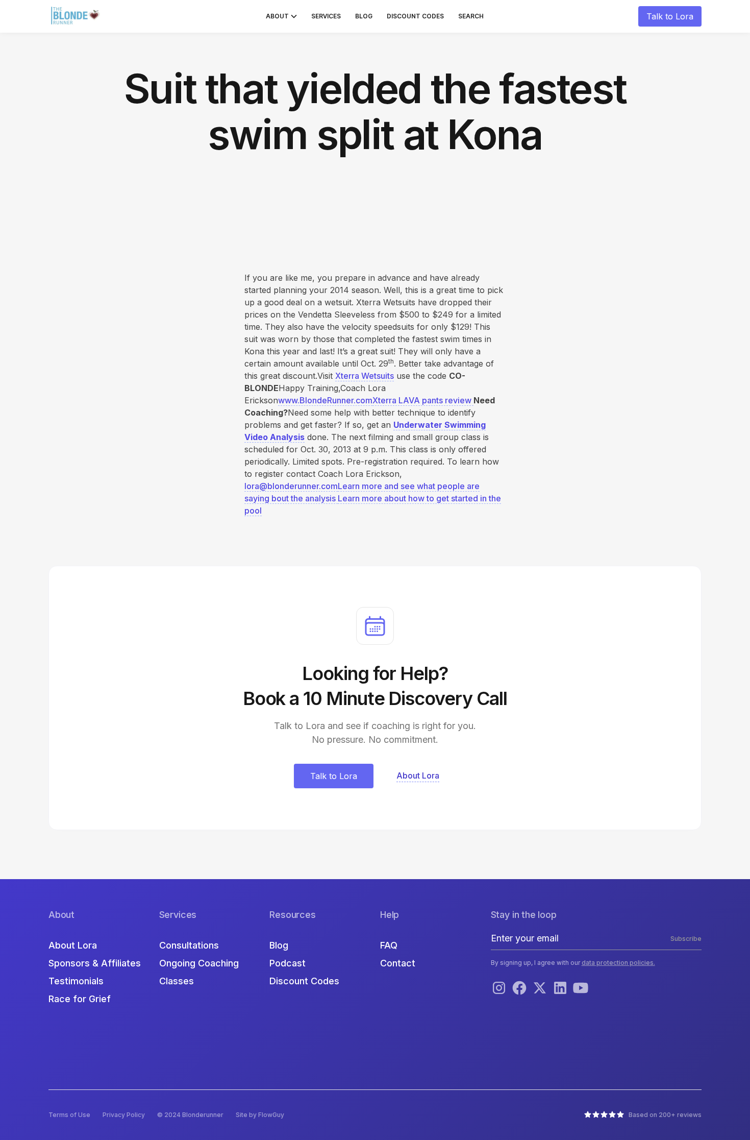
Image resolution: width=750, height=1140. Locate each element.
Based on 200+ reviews (665, 1115)
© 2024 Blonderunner (190, 1115)
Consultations (189, 945)
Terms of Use (69, 1115)
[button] (281, 16)
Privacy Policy (124, 1115)
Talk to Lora (669, 16)
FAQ (388, 945)
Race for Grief (79, 998)
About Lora (72, 945)
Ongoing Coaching (199, 963)
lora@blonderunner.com (291, 486)
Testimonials (76, 981)
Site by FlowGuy (260, 1115)
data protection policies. (618, 962)
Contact (397, 963)
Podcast (287, 963)
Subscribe (686, 938)
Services (326, 16)
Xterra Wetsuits (364, 376)
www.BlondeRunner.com (325, 400)
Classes (176, 981)
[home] (76, 16)
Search (471, 16)
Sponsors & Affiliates (94, 963)
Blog (363, 16)
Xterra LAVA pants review (422, 400)
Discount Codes (415, 16)
